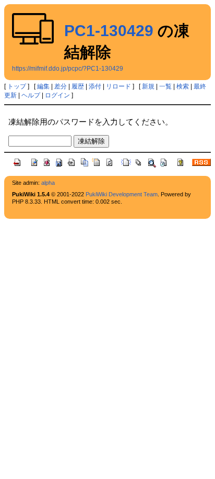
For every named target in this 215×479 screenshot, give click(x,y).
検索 (182, 86)
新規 (148, 86)
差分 (60, 86)
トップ (16, 86)
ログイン (57, 95)
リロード (118, 86)
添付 (95, 86)
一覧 (165, 86)
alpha (48, 183)
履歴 (77, 86)
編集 (43, 86)
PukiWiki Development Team (122, 194)
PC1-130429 (108, 30)
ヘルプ (30, 95)
